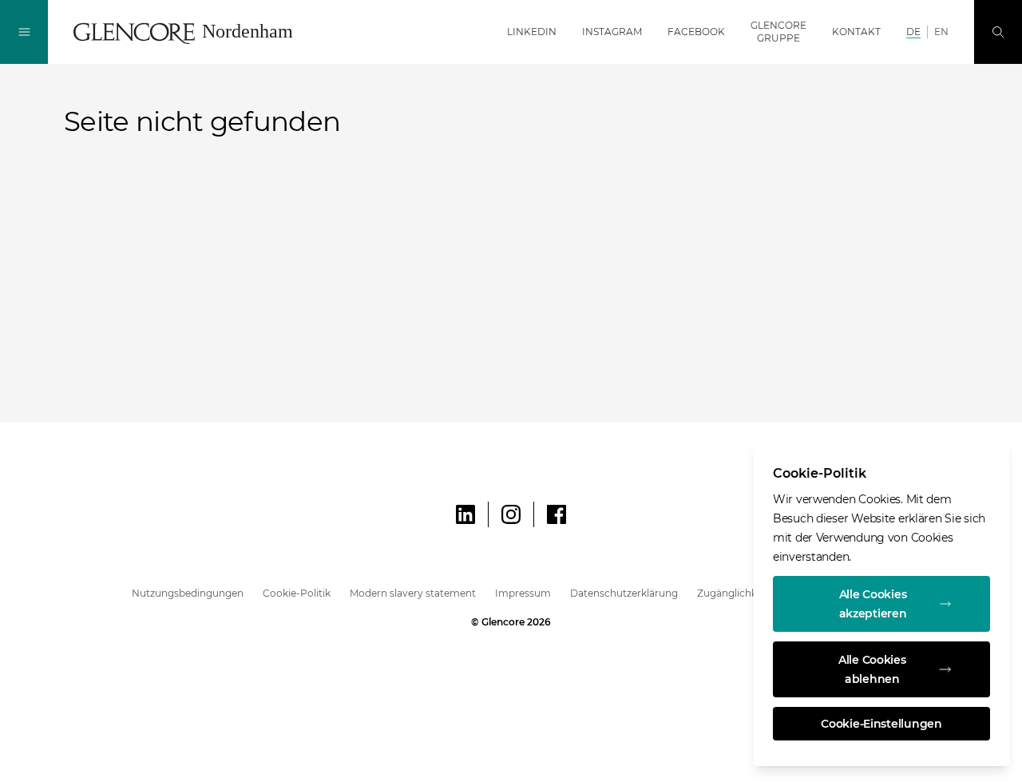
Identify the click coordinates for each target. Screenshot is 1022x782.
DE (913, 32)
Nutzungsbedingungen (188, 593)
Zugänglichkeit (733, 593)
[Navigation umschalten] (24, 32)
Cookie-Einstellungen (881, 724)
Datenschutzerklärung (624, 593)
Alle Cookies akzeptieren (873, 604)
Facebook (696, 32)
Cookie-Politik (297, 593)
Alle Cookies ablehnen (872, 669)
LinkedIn (532, 32)
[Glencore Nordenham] (189, 33)
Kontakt (856, 32)
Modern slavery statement (413, 593)
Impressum (523, 593)
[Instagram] (511, 514)
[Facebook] (556, 514)
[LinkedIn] (465, 514)
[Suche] (998, 32)
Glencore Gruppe (778, 31)
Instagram (612, 32)
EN (941, 32)
